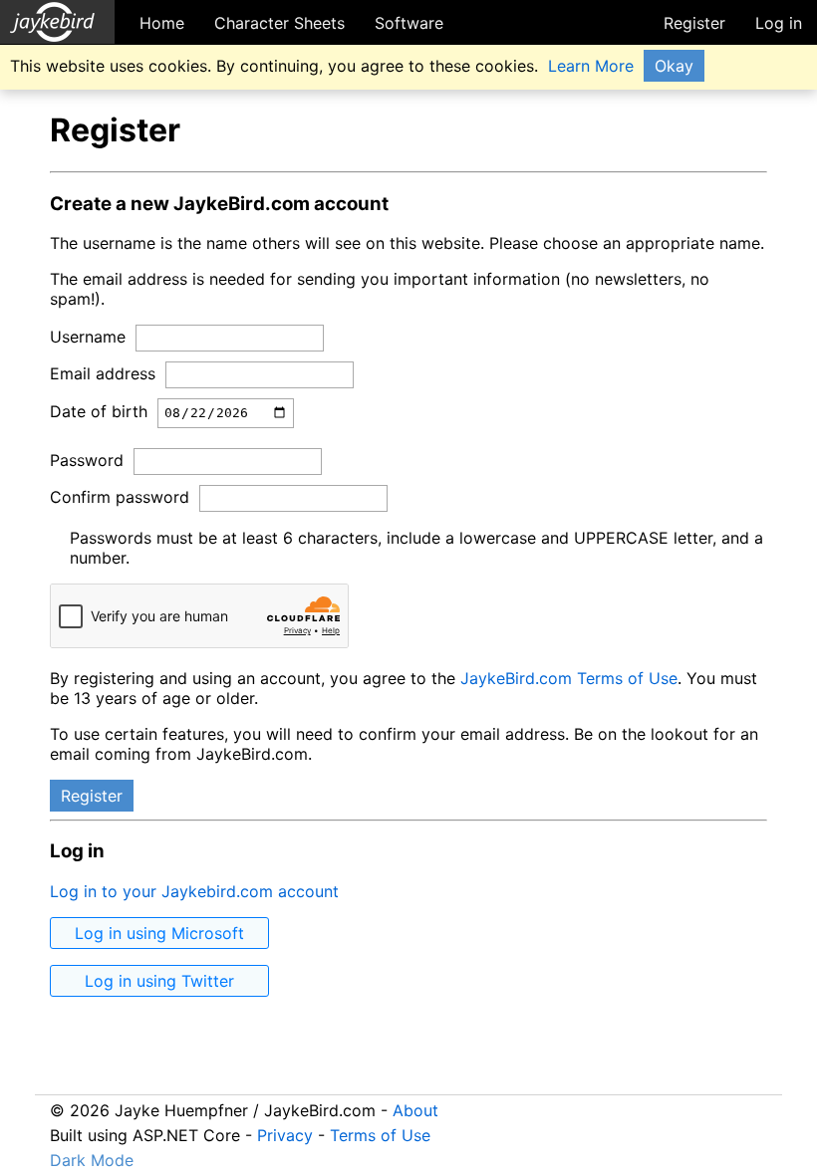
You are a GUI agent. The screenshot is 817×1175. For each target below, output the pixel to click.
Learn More (591, 66)
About (415, 1110)
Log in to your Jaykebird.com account (194, 891)
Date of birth (98, 411)
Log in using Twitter (159, 981)
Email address (102, 373)
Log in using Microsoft (159, 933)
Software (409, 23)
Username (88, 337)
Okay (674, 66)
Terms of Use (380, 1135)
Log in (778, 23)
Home (161, 23)
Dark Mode (92, 1160)
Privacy (285, 1135)
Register (694, 23)
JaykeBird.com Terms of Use (569, 678)
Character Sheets (279, 23)
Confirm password (119, 497)
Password (87, 460)
